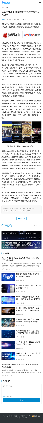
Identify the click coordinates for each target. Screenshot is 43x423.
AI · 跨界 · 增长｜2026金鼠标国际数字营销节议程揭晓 (29, 343)
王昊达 (3, 19)
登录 (4, 396)
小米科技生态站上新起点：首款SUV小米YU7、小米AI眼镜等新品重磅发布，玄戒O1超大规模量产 (28, 309)
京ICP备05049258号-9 (25, 416)
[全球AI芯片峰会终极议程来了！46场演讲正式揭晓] (8, 277)
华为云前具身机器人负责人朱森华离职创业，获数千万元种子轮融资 (21, 259)
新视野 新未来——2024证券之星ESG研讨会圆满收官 (28, 354)
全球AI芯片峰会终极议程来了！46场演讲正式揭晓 (27, 275)
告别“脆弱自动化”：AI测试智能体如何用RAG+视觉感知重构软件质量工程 (28, 332)
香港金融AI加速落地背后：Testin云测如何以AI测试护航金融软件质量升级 (28, 320)
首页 (3, 7)
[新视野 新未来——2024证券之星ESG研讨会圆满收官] (8, 356)
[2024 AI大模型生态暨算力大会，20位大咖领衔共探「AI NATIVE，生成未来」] (8, 300)
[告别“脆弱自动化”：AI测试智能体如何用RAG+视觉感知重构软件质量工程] (8, 334)
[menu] (40, 2)
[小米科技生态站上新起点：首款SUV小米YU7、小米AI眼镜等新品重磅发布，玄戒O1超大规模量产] (8, 311)
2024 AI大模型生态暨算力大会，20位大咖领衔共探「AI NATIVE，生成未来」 (28, 298)
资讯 (24, 19)
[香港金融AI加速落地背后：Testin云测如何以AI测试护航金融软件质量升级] (8, 322)
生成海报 (7, 226)
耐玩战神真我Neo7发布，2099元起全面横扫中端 (28, 286)
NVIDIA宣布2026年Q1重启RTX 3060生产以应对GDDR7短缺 (20, 366)
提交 (21, 400)
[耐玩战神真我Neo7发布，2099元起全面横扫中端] (8, 288)
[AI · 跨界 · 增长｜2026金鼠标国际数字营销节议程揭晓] (8, 345)
